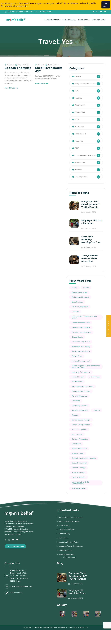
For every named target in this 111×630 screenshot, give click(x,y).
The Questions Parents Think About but (89, 258)
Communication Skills (81, 323)
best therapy (77, 302)
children (75, 311)
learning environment (81, 372)
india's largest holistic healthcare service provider (86, 366)
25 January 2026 (89, 228)
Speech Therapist (18, 68)
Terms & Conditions (66, 529)
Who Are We (98, 20)
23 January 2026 (89, 266)
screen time (77, 434)
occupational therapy (81, 391)
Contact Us (63, 538)
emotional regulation (81, 342)
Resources (83, 20)
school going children (81, 425)
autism (86, 288)
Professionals (80, 134)
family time (77, 356)
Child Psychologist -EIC (48, 69)
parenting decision (79, 406)
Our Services (68, 20)
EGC (76, 91)
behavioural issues (79, 292)
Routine (75, 415)
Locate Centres (51, 20)
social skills (76, 444)
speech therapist (79, 463)
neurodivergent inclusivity (82, 386)
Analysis (78, 76)
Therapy (78, 170)
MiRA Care (79, 127)
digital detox (77, 337)
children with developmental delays (84, 317)
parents (96, 410)
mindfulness (95, 377)
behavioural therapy (80, 297)
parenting (76, 401)
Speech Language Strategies (84, 458)
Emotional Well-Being (81, 347)
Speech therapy (78, 468)
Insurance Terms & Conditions (71, 546)
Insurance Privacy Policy (68, 542)
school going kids (79, 429)
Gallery (62, 604)
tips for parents (78, 477)
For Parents (80, 112)
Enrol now (105, 4)
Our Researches (65, 550)
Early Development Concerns (87, 84)
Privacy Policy (64, 525)
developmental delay (81, 327)
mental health (78, 377)
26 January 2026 (89, 212)
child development (80, 307)
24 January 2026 (89, 247)
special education (79, 449)
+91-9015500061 (45, 12)
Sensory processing (80, 439)
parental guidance (79, 396)
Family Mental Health (81, 351)
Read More (10, 88)
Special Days (80, 162)
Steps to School (78, 472)
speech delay (77, 453)
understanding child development (80, 483)
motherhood (77, 382)
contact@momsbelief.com (21, 586)
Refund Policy (64, 534)
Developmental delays (81, 332)
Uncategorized (81, 177)
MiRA (77, 119)
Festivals (78, 98)
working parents (79, 488)
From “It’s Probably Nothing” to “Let (91, 239)
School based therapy (81, 420)
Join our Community (15, 546)
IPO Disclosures (69, 557)
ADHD (74, 288)
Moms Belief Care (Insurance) (71, 517)
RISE (77, 148)
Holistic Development (81, 361)
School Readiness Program (86, 155)
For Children (80, 105)
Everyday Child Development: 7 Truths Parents (90, 204)
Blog (60, 563)
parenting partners (79, 410)
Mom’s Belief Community (69, 521)
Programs (79, 141)
